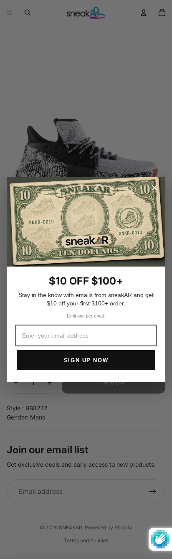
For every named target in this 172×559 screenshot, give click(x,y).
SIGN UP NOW (86, 360)
